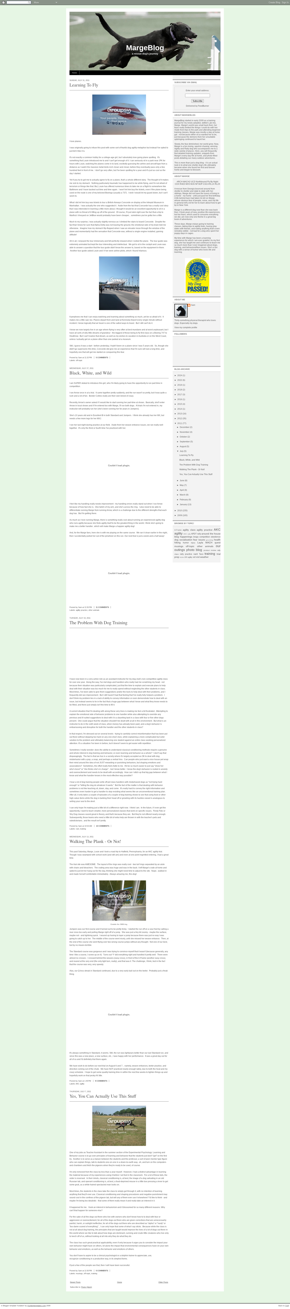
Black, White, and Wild (90, 373)
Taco (201, 554)
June (182, 480)
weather (204, 557)
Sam (193, 305)
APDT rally (196, 534)
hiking (177, 542)
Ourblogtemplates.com (36, 1306)
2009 (180, 515)
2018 (180, 390)
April (182, 490)
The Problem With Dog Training (98, 622)
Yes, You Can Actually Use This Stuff (102, 1096)
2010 (180, 510)
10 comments (102, 826)
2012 (180, 418)
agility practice (81, 610)
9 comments (101, 1081)
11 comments (102, 607)
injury (193, 543)
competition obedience (210, 537)
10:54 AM (88, 826)
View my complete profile (185, 327)
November (185, 432)
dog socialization (183, 539)
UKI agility (188, 557)
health (217, 539)
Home (74, 73)
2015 (180, 404)
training (83, 829)
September (185, 441)
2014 (180, 409)
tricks (182, 557)
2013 (180, 413)
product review (210, 550)
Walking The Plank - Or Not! (95, 841)
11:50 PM (88, 1271)
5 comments (102, 357)
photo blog (194, 550)
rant (77, 829)
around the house (211, 533)
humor (186, 543)
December (185, 427)
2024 (180, 375)
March (183, 495)
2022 (180, 380)
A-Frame (178, 530)
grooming (209, 540)
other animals (93, 610)
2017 (180, 394)
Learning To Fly (83, 85)
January (184, 504)
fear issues (199, 539)
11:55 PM (88, 607)
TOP (287, 1306)
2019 (180, 385)
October (183, 437)
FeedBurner (203, 106)
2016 (180, 399)
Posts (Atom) (86, 1287)
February (184, 499)
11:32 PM (88, 357)
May (182, 485)
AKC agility (80, 1084)
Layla (200, 542)
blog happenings (183, 536)
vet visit (196, 557)
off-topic (79, 360)
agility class (189, 529)
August (183, 446)
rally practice (186, 554)
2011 (180, 423)
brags (196, 537)
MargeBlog (145, 48)
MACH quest (213, 542)
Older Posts (163, 1282)
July (182, 451)
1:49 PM (87, 1081)
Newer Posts (75, 1282)
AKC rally (186, 534)
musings (79, 1273)
